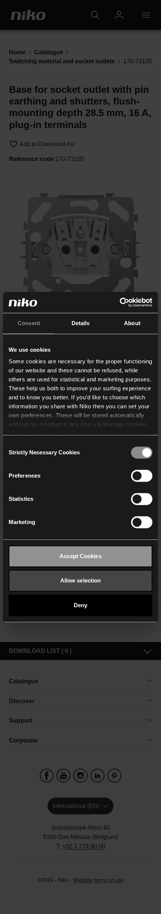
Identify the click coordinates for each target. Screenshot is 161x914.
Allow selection (80, 580)
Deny (80, 605)
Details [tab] (81, 323)
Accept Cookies (80, 556)
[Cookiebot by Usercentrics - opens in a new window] (119, 302)
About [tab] (132, 323)
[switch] (141, 476)
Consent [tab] (29, 323)
